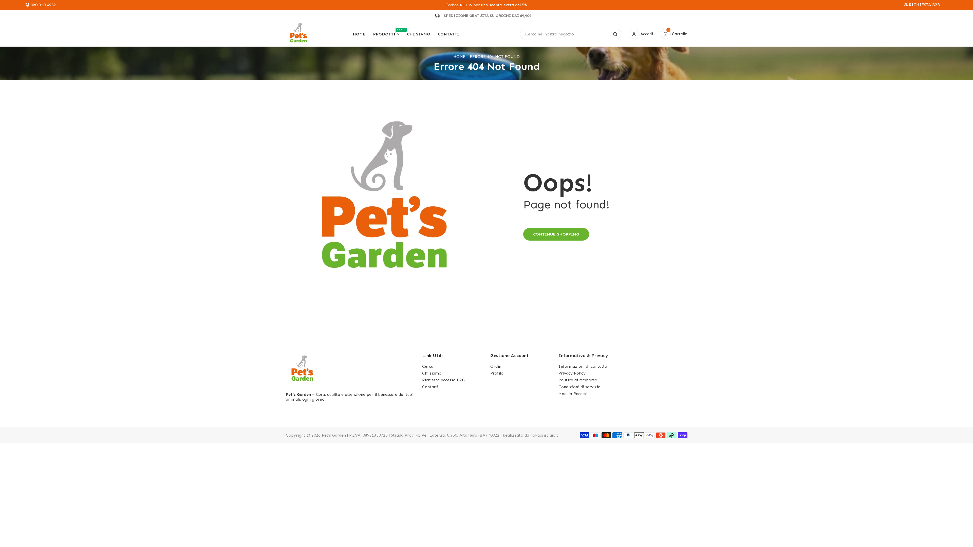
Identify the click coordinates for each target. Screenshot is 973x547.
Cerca (427, 366)
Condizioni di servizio (579, 386)
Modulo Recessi (572, 393)
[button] (674, 34)
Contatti (430, 386)
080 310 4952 (43, 5)
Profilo (496, 373)
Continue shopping (556, 234)
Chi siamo (431, 373)
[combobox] (570, 34)
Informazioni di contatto (582, 366)
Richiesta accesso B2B (443, 380)
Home (459, 56)
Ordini (496, 366)
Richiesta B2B (924, 5)
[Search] (615, 34)
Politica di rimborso (577, 380)
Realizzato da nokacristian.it (530, 435)
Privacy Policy (572, 373)
